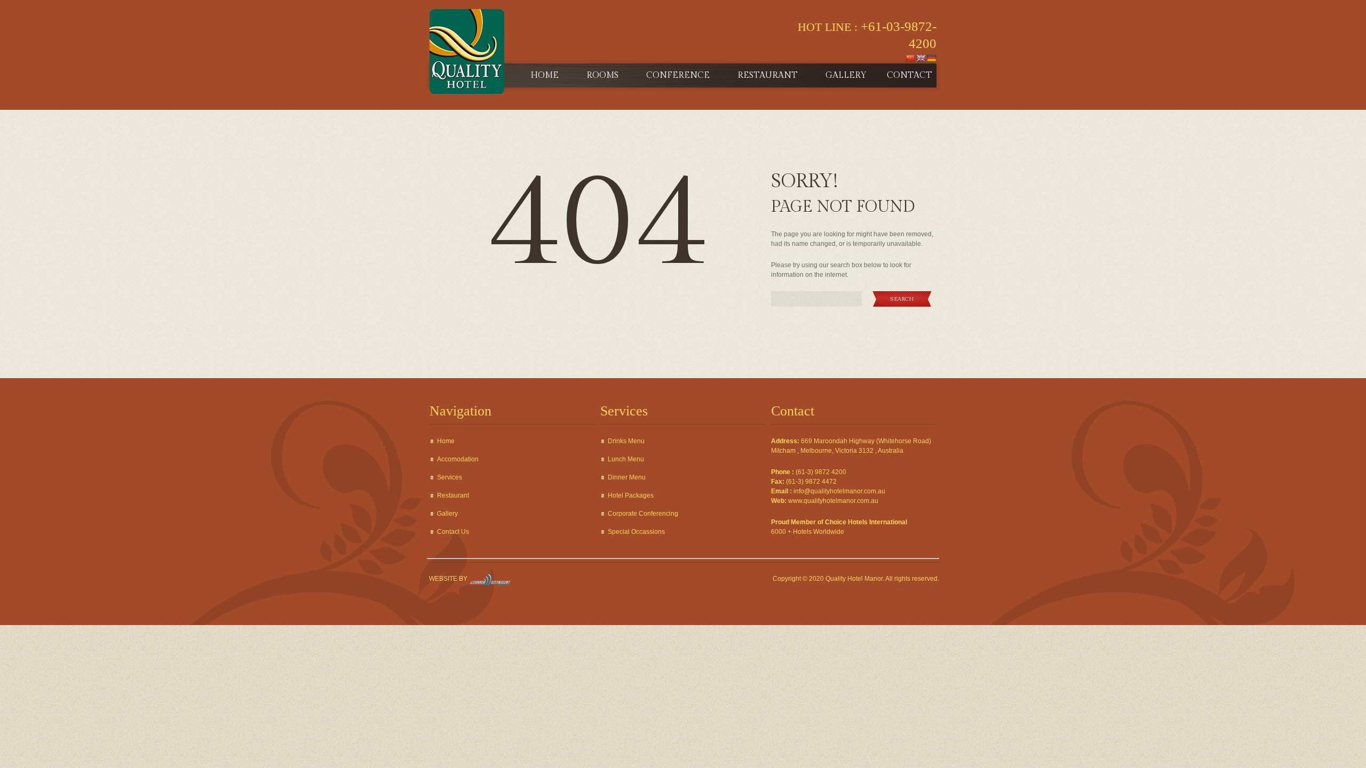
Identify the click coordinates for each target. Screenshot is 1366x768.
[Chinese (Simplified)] (910, 57)
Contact (909, 75)
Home (544, 75)
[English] (921, 57)
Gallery (846, 75)
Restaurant (767, 75)
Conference (678, 75)
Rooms (602, 75)
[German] (931, 57)
